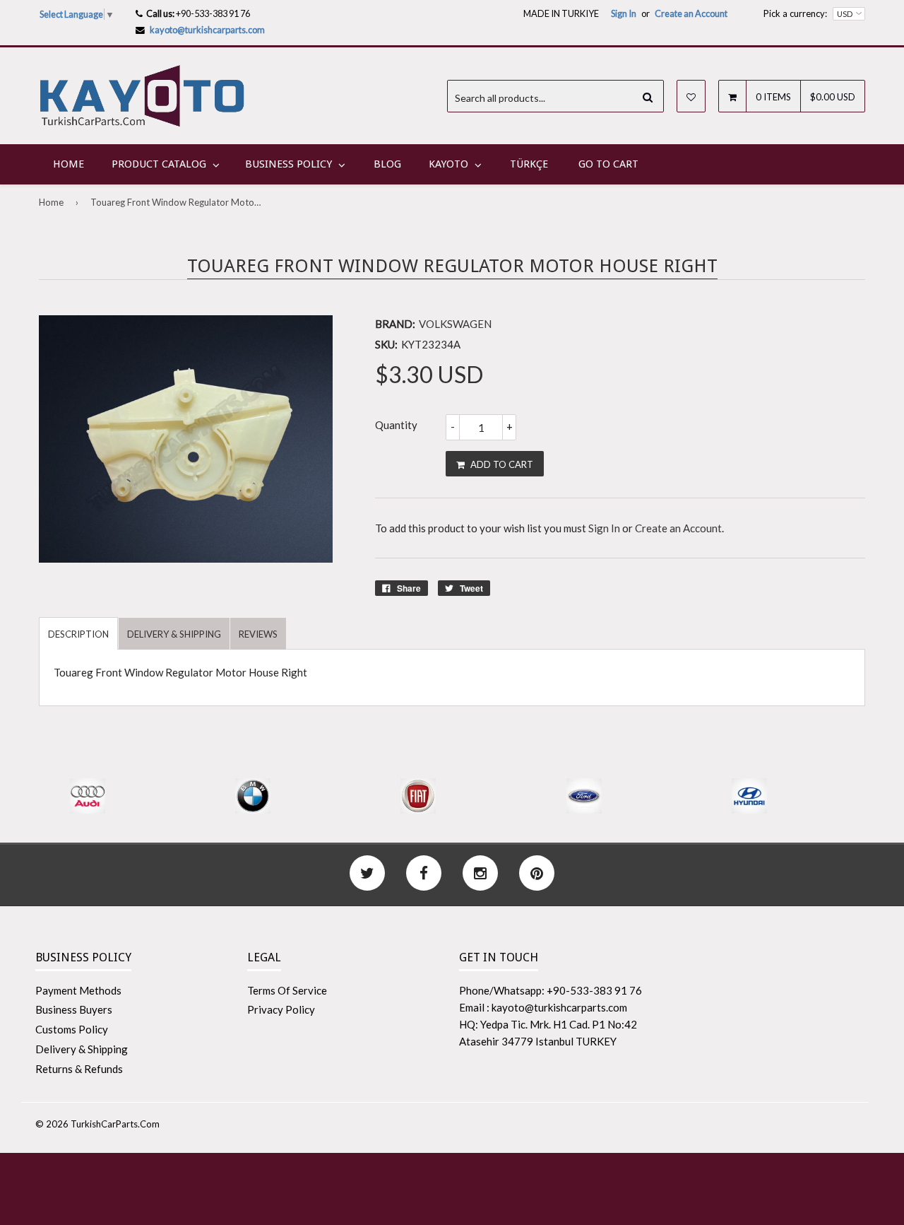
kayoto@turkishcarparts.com (207, 29)
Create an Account (691, 13)
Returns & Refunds (79, 1068)
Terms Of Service (287, 990)
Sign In (623, 13)
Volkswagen (455, 323)
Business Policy (288, 164)
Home (68, 164)
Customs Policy (71, 1029)
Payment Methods (78, 990)
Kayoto (448, 164)
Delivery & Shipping (81, 1049)
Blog (387, 164)
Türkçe (529, 164)
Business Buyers (73, 1009)
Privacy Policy (281, 1009)
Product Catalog (159, 164)
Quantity (396, 424)
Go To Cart (608, 164)
